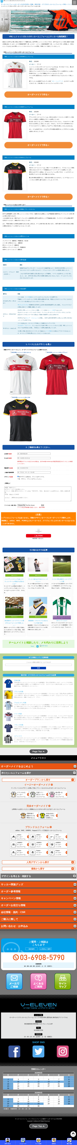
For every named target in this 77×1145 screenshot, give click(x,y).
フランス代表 (18, 725)
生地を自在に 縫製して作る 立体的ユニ (50, 815)
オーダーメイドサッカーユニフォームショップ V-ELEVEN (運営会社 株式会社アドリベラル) (39, 1017)
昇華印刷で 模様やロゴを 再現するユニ (31, 815)
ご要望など (7, 483)
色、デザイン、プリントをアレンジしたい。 (31, 479)
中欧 (64, 4)
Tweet (32, 646)
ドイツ (69, 4)
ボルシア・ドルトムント (31, 318)
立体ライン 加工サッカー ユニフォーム (40, 794)
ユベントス (18, 736)
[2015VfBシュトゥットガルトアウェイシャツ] (15, 125)
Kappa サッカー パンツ (39, 852)
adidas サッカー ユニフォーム (21, 837)
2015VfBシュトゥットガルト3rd (21, 397)
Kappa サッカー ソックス (58, 852)
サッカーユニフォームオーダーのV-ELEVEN (15, 4)
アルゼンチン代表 (20, 702)
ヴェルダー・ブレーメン (24, 325)
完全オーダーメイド (37, 806)
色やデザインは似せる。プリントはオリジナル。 (32, 476)
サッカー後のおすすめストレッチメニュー (38, 580)
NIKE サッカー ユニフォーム (60, 837)
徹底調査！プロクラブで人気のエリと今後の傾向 (38, 622)
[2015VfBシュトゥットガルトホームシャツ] (15, 74)
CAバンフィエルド (61, 620)
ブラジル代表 (18, 691)
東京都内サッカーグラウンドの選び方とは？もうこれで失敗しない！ (14, 623)
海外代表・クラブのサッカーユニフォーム (48, 4)
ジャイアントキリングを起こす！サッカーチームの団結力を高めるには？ (14, 581)
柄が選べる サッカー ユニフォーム (60, 794)
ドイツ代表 (28, 297)
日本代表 (17, 680)
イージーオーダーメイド (37, 784)
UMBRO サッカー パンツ (39, 844)
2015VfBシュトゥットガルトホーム (21, 352)
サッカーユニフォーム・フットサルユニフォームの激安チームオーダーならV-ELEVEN (38, 1119)
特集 (31, 4)
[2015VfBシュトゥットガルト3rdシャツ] (15, 176)
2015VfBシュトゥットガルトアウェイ (57, 352)
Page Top (37, 751)
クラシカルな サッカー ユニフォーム (21, 794)
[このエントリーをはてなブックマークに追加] (37, 646)
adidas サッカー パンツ (39, 837)
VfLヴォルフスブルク (23, 305)
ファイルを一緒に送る (10, 505)
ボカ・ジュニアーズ (57, 81)
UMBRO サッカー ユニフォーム (21, 844)
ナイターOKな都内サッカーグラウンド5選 (62, 580)
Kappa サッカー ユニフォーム (21, 852)
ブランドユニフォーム (37, 827)
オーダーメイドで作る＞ (38, 94)
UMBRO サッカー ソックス (58, 844)
